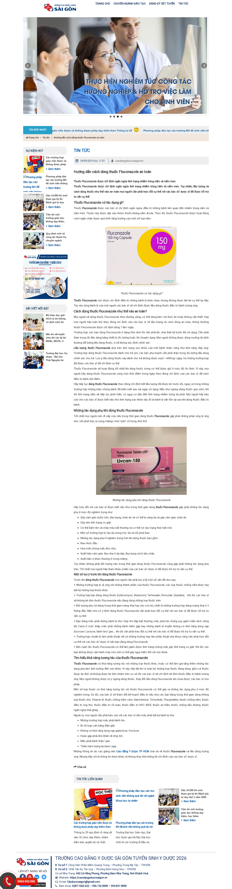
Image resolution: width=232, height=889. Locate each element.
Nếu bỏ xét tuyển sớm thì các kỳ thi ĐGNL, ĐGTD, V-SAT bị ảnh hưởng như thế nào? (56, 341)
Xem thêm (54, 169)
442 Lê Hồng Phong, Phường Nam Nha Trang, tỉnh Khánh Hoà (112, 873)
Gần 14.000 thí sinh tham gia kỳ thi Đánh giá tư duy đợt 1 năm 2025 (194, 794)
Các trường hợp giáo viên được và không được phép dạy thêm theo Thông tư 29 (56, 164)
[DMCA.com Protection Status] (32, 886)
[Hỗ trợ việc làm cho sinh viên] (115, 65)
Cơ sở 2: (63, 869)
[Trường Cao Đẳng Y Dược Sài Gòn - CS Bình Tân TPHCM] (56, 869)
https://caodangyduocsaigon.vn (88, 877)
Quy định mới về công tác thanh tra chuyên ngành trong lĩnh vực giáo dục (56, 240)
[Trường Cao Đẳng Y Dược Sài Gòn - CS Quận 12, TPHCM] (56, 865)
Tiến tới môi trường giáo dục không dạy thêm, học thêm (192, 813)
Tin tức (46, 137)
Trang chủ (33, 137)
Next (204, 66)
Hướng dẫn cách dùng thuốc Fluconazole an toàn (79, 137)
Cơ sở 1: (63, 865)
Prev (28, 66)
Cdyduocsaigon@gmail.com (83, 881)
